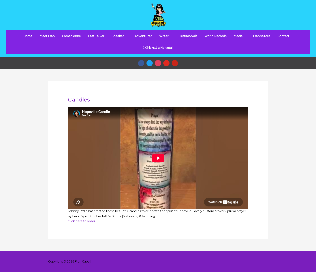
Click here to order (81, 221)
